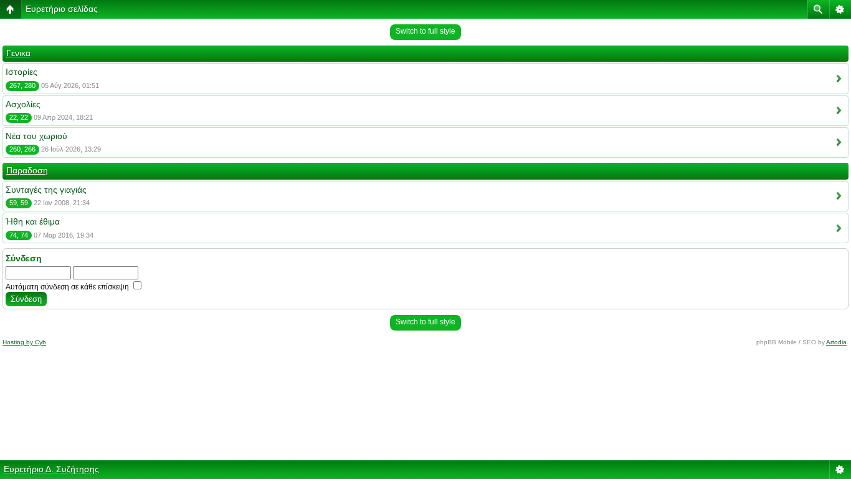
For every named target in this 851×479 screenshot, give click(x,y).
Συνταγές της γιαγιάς (46, 190)
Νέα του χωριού (36, 136)
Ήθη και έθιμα (33, 221)
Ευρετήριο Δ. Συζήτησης (51, 469)
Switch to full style (425, 31)
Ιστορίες (21, 72)
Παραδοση (27, 170)
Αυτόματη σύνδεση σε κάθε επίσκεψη (68, 287)
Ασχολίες (23, 104)
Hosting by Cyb (24, 342)
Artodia (836, 342)
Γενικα (18, 53)
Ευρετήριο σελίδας (62, 9)
